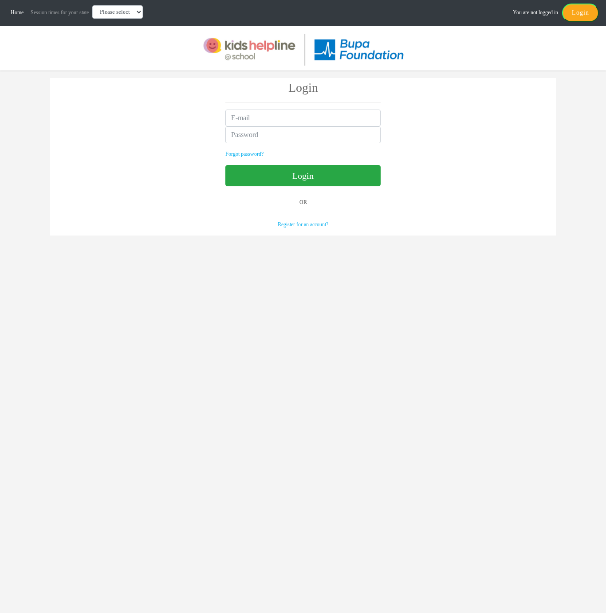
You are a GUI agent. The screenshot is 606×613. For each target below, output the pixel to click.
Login (580, 12)
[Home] (303, 49)
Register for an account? (303, 224)
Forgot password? (244, 154)
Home (19, 12)
